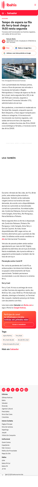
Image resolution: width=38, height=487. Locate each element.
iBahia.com (28, 305)
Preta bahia (5, 412)
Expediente (5, 445)
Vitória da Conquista (8, 435)
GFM (3, 461)
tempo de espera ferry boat (11, 344)
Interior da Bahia (7, 421)
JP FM (4, 469)
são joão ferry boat (23, 340)
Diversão (5, 406)
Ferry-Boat (19, 336)
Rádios (4, 457)
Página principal (7, 424)
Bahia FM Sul (6, 463)
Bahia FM (5, 466)
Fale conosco (6, 448)
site (3, 239)
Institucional (6, 439)
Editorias (5, 394)
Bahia (3, 400)
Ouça (7, 48)
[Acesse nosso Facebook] (8, 390)
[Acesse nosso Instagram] (3, 390)
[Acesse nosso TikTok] (17, 390)
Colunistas (5, 417)
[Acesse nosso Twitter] (12, 390)
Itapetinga (5, 430)
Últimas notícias (7, 398)
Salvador (12, 13)
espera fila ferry (7, 336)
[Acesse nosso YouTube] (22, 390)
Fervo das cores (7, 414)
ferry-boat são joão (8, 340)
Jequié (4, 433)
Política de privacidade (9, 451)
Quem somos (6, 442)
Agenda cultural (7, 409)
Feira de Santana (7, 427)
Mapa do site (6, 454)
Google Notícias (20, 308)
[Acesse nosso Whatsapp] (26, 390)
